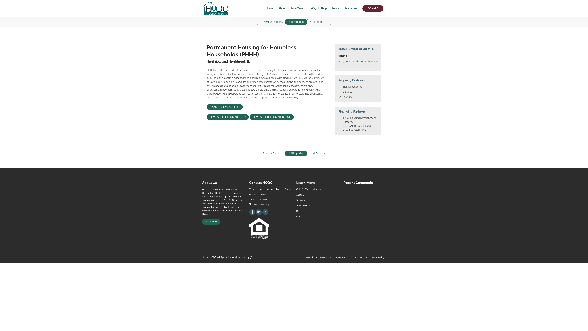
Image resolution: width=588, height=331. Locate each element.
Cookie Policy (377, 257)
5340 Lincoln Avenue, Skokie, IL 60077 (272, 189)
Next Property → (319, 21)
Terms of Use (360, 257)
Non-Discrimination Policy (319, 257)
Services (300, 200)
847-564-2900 (260, 194)
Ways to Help (303, 205)
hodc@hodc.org (261, 204)
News (299, 216)
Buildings (300, 211)
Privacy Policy (342, 257)
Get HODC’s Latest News (308, 189)
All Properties (296, 21)
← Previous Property (271, 21)
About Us (301, 194)
